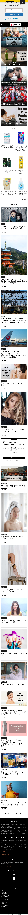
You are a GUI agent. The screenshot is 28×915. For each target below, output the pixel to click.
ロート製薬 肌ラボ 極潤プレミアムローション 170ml (21, 172)
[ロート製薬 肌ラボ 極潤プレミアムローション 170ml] (21, 162)
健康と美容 (14, 121)
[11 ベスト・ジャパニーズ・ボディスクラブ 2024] (14, 565)
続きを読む (4, 232)
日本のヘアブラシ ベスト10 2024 (14, 684)
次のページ (18, 813)
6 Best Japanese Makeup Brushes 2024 (14, 654)
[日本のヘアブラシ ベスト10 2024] (14, 671)
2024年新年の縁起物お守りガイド (14, 486)
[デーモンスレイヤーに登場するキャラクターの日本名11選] (14, 214)
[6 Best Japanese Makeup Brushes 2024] (14, 639)
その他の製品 (23, 199)
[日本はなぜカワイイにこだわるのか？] (14, 96)
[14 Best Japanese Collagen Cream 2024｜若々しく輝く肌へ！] (14, 607)
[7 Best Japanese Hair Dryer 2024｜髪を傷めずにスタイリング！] (14, 789)
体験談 (2, 276)
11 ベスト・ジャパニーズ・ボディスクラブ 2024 (13, 590)
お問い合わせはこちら (6, 866)
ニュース (3, 349)
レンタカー (4, 892)
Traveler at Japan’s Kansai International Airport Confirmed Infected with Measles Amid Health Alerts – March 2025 (14, 354)
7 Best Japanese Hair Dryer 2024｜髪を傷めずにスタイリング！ (13, 804)
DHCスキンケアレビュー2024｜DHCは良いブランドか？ (13, 773)
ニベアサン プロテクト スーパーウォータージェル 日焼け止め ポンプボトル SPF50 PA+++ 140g (21, 149)
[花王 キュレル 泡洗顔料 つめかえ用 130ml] (7, 138)
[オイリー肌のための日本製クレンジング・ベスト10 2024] (14, 512)
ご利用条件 (19, 914)
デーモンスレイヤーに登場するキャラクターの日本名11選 (13, 227)
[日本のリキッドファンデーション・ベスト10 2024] (14, 408)
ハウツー (4, 903)
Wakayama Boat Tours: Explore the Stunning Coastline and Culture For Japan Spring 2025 (14, 281)
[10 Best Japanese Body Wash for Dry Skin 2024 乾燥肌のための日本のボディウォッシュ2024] (14, 698)
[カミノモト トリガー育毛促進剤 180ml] (7, 162)
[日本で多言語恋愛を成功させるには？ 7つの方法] (14, 76)
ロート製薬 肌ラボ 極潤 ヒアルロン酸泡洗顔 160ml (21, 193)
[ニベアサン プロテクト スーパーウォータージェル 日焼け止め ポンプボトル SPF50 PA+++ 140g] (21, 138)
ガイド (3, 900)
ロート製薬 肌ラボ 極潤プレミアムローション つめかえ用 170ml (7, 193)
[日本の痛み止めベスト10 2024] (14, 116)
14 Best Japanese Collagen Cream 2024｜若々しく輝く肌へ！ (14, 621)
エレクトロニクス (6, 895)
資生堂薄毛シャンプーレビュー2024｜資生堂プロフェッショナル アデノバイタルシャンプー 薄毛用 (14, 743)
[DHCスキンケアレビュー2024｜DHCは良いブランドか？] (14, 760)
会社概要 (3, 851)
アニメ (14, 42)
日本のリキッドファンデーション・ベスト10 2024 (13, 430)
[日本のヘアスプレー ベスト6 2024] (14, 371)
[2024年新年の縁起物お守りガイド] (14, 473)
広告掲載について (5, 854)
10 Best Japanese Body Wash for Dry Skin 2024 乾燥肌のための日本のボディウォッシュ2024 (13, 712)
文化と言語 (14, 80)
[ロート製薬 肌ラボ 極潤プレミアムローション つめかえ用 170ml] (7, 184)
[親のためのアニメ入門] (14, 37)
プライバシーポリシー (11, 914)
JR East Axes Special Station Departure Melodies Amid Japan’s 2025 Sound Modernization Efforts (13, 320)
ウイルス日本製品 (10, 1)
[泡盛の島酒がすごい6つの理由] (14, 56)
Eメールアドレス (14, 452)
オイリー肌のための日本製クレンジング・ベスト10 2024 (14, 537)
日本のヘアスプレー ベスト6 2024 (12, 384)
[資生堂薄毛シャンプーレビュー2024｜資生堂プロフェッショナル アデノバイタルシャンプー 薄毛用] (14, 728)
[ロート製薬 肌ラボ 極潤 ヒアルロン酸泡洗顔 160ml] (21, 184)
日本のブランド (5, 905)
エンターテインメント (7, 896)
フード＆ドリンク (14, 62)
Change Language (14, 14)
